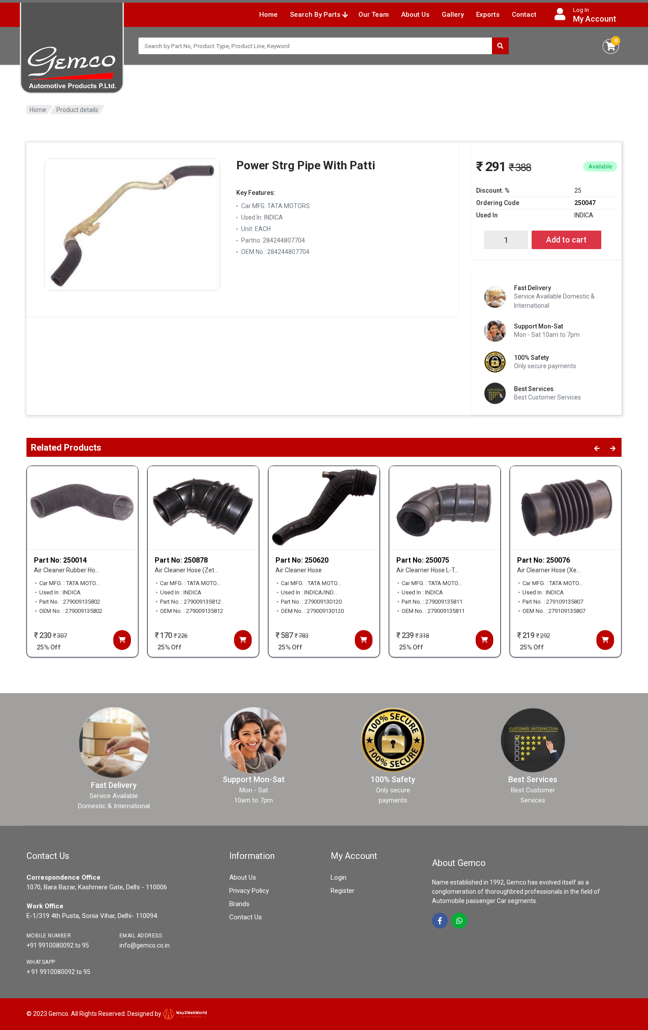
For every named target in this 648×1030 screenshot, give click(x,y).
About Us (415, 15)
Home (268, 15)
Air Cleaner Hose (299, 570)
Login (338, 877)
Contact (524, 15)
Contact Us (245, 917)
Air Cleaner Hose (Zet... (186, 570)
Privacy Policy (249, 891)
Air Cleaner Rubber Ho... (66, 570)
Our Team (373, 15)
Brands (239, 904)
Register (342, 891)
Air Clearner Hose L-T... (427, 570)
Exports (487, 15)
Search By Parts (316, 15)
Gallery (453, 15)
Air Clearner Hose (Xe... (549, 570)
